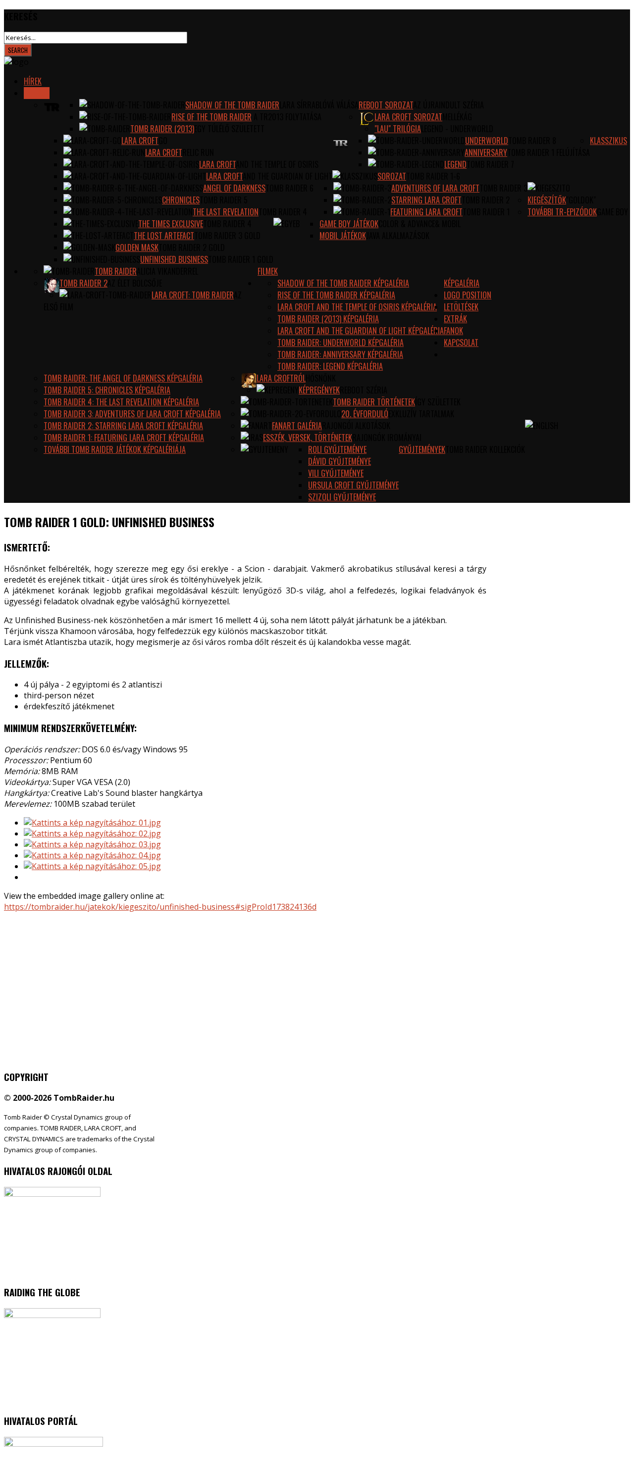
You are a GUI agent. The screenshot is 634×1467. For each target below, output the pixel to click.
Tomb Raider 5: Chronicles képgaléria (107, 390)
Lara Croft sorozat (408, 117)
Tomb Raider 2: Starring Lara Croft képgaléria (123, 426)
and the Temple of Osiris (277, 164)
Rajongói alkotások (356, 426)
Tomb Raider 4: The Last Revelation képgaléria (121, 402)
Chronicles (181, 200)
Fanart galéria (297, 426)
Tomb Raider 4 (283, 212)
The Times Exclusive (170, 224)
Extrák (455, 319)
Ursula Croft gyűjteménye (353, 485)
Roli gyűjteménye (337, 449)
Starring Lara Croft (426, 200)
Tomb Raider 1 (486, 212)
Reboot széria (363, 390)
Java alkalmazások (397, 236)
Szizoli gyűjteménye (342, 497)
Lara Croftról (281, 378)
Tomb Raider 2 (486, 200)
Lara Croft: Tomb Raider (193, 295)
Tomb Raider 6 (289, 188)
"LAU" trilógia (397, 129)
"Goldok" (581, 200)
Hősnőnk (321, 378)
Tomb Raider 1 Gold (240, 259)
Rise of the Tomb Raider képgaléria (336, 295)
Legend (455, 164)
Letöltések (461, 307)
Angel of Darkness (234, 188)
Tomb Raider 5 (224, 200)
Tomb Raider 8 (532, 141)
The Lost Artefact (164, 236)
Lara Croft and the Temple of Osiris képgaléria (357, 307)
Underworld (486, 141)
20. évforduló (364, 414)
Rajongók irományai (387, 437)
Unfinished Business (174, 259)
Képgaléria (461, 283)
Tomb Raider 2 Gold (191, 247)
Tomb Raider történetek (374, 402)
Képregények (319, 390)
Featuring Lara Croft (426, 212)
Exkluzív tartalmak (421, 414)
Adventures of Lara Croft (435, 188)
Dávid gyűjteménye (339, 461)
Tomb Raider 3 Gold (227, 236)
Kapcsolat (461, 342)
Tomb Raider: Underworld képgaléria (340, 342)
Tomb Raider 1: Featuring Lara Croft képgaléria (124, 437)
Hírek (33, 81)
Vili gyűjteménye (336, 473)
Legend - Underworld (457, 129)
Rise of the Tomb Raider (211, 117)
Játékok (37, 93)
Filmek (268, 271)
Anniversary (486, 152)
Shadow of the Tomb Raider (232, 105)
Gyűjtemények (422, 449)
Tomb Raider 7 (490, 164)
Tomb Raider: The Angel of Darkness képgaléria (123, 378)
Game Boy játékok (348, 224)
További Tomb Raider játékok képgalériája (115, 449)
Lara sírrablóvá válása (319, 105)
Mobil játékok (342, 236)
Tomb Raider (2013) (162, 129)
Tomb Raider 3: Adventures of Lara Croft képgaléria (132, 414)
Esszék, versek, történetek (307, 437)
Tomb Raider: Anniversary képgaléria (340, 354)
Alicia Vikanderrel (167, 271)
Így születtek (438, 402)
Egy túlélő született (229, 129)
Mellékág (457, 117)
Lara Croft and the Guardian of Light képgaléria (360, 331)
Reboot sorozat (386, 105)
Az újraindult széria (448, 105)
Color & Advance (406, 224)
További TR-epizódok (562, 212)
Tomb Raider (116, 271)
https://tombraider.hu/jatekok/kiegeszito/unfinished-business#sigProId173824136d (160, 906)
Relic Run (198, 152)
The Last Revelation (226, 212)
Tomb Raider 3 (503, 188)
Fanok (453, 331)
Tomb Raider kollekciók (485, 449)
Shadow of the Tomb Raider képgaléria (343, 283)
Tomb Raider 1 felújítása (548, 152)
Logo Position (467, 295)
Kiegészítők (547, 200)
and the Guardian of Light (287, 176)
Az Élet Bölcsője (134, 283)
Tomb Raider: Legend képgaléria (330, 366)
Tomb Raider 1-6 (433, 176)
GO (162, 141)
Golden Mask (136, 247)
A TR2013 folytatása (286, 117)
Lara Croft (139, 141)
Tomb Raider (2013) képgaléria (328, 319)
